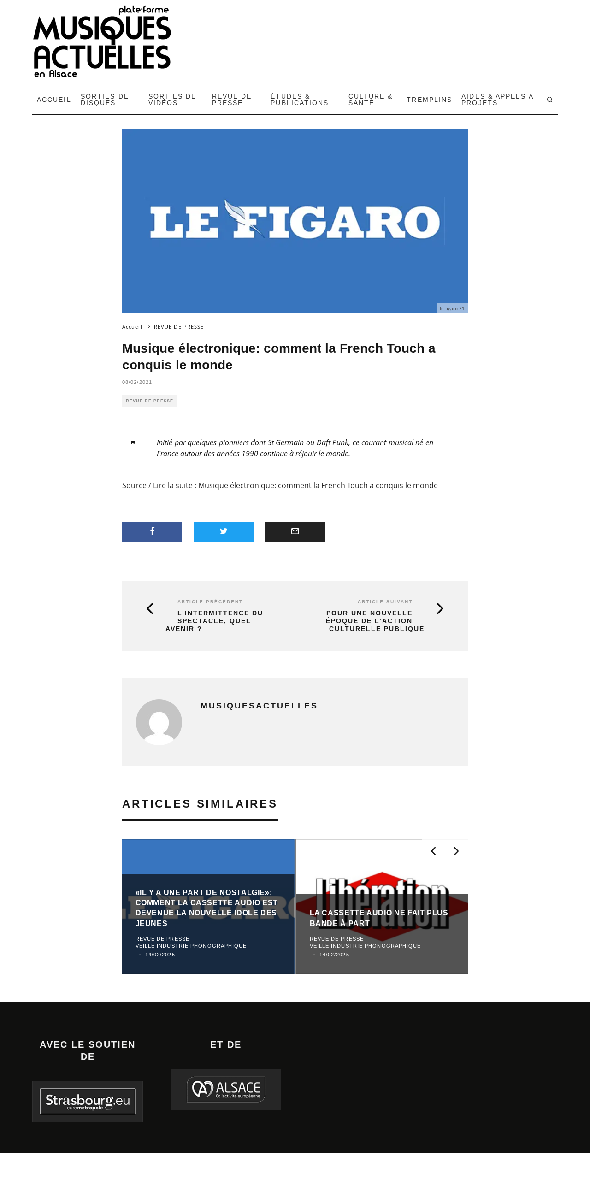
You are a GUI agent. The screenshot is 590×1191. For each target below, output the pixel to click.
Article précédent (210, 601)
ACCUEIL (54, 99)
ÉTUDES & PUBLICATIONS (300, 99)
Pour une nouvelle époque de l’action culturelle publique (375, 620)
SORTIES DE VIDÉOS (172, 99)
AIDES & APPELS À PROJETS (497, 99)
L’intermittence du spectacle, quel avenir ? (214, 620)
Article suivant (385, 601)
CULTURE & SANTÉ (370, 99)
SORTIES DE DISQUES (105, 99)
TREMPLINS (429, 99)
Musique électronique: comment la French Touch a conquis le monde (318, 485)
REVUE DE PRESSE (232, 99)
